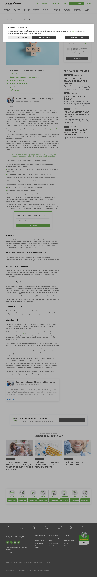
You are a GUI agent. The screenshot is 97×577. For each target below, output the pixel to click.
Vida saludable (26, 19)
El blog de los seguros (11, 19)
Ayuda (36, 538)
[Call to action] (7, 542)
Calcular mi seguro (33, 225)
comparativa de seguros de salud (15, 334)
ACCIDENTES (64, 497)
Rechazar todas (44, 37)
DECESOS (74, 497)
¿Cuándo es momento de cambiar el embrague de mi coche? (76, 114)
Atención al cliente (39, 540)
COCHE (12, 497)
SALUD (43, 497)
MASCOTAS (85, 497)
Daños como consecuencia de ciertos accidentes (24, 77)
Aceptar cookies (77, 37)
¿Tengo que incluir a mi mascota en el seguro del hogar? (76, 132)
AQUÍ (73, 31)
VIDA (53, 497)
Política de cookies (21, 570)
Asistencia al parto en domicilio (19, 83)
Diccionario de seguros (55, 538)
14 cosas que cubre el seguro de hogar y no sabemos (75, 81)
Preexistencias (13, 74)
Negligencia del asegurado (17, 80)
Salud (20, 19)
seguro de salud (53, 129)
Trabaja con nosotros (69, 540)
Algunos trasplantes (15, 87)
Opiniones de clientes (69, 545)
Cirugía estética (14, 90)
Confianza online (39, 543)
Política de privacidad (31, 570)
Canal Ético (52, 545)
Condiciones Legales (10, 570)
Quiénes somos (68, 538)
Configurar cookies (20, 37)
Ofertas (51, 540)
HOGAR (33, 497)
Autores (66, 543)
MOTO (22, 497)
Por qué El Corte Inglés (40, 535)
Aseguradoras (67, 535)
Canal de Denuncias (54, 543)
